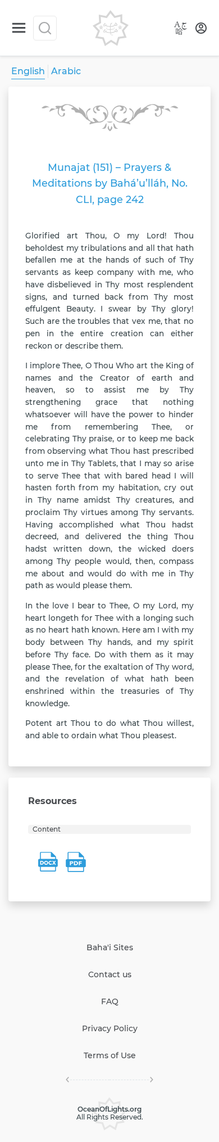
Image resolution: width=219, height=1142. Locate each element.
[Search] (45, 28)
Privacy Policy (110, 1028)
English (28, 71)
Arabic (66, 71)
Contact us (109, 974)
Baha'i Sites (109, 947)
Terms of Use (110, 1055)
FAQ (109, 1001)
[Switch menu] (19, 28)
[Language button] (181, 28)
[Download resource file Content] (47, 862)
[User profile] (201, 28)
